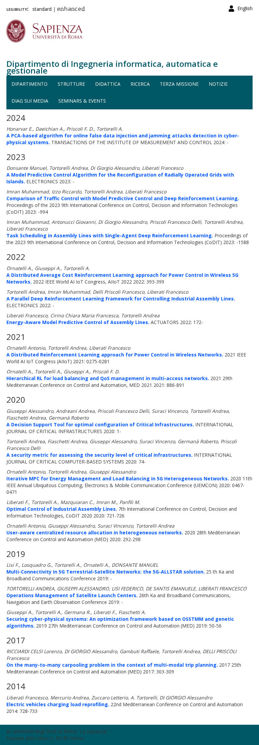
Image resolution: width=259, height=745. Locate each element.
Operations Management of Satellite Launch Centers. (72, 595)
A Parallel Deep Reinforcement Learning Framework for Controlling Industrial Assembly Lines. (120, 298)
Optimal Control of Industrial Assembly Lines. (61, 509)
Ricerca (140, 84)
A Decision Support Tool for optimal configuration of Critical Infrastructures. (100, 424)
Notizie (218, 84)
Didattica (107, 84)
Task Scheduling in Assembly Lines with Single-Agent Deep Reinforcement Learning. (109, 235)
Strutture (71, 84)
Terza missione (179, 84)
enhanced (71, 9)
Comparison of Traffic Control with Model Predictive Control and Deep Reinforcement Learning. (122, 198)
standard (42, 9)
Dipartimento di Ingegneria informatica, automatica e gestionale (112, 67)
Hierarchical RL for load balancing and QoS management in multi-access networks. (107, 378)
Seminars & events (82, 101)
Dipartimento (29, 84)
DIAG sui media (29, 101)
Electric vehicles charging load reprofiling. (57, 704)
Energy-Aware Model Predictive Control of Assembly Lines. (77, 322)
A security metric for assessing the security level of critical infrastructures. (99, 455)
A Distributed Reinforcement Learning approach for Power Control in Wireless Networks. (114, 354)
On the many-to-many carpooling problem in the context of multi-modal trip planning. (112, 665)
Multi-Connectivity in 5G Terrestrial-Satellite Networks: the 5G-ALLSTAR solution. (105, 571)
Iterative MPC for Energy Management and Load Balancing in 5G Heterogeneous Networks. (117, 478)
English (245, 8)
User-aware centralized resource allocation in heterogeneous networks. (94, 532)
